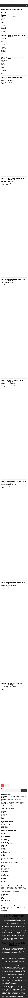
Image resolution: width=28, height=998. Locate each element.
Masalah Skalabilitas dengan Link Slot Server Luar (17, 36)
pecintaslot (4, 839)
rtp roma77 (23, 887)
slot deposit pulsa (5, 840)
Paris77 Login (4, 898)
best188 (3, 815)
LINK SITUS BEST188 (5, 880)
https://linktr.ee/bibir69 (13, 862)
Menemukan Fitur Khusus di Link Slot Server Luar (16, 280)
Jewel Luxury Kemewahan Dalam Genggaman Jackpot (12, 802)
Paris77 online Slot (5, 897)
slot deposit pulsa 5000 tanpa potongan (10, 843)
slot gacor (3, 851)
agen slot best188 (5, 836)
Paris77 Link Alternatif (5, 900)
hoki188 (3, 835)
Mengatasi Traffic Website (14, 15)
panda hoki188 (4, 842)
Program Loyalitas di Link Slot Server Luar (16, 583)
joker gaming (4, 845)
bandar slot (11, 965)
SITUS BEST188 (4, 878)
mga (15, 16)
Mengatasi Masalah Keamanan (15, 77)
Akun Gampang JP (5, 824)
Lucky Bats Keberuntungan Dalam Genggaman (11, 805)
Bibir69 (2, 818)
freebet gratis (4, 827)
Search (2, 788)
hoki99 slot (3, 812)
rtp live (3, 833)
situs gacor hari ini (5, 852)
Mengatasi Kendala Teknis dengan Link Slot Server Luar (17, 179)
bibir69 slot (4, 888)
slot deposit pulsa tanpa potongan (9, 838)
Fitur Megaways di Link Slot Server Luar (17, 481)
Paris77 (3, 883)
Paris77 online (4, 894)
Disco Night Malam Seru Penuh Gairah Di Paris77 (11, 803)
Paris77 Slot (3, 895)
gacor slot (3, 849)
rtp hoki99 (19, 885)
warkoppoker (4, 832)
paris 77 (7, 903)
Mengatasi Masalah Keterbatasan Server (16, 57)
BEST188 (3, 881)
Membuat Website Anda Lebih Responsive (15, 684)
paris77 (18, 891)
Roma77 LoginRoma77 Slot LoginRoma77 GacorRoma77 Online (5, 868)
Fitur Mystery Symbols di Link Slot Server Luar (16, 381)
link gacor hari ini (5, 854)
